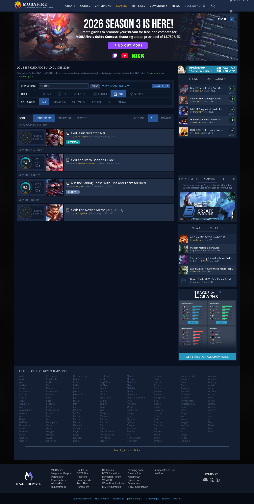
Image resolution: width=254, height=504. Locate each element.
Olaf (129, 400)
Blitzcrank (24, 425)
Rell (129, 434)
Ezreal (49, 407)
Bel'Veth (23, 422)
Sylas (157, 437)
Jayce (76, 400)
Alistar (22, 388)
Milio (102, 428)
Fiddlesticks (52, 410)
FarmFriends (84, 480)
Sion (156, 416)
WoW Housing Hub (113, 483)
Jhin (75, 403)
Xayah (211, 385)
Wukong (212, 382)
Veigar (184, 422)
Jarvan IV (78, 394)
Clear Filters (160, 85)
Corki (49, 382)
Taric (184, 385)
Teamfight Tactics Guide (127, 450)
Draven (50, 394)
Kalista (77, 416)
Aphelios (24, 403)
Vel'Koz (185, 425)
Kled (102, 379)
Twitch (184, 407)
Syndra (158, 440)
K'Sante (77, 410)
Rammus (132, 428)
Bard (22, 419)
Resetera (82, 476)
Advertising (118, 498)
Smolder (158, 425)
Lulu (102, 407)
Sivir (156, 419)
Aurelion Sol (26, 410)
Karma (77, 419)
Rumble (158, 382)
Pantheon (132, 410)
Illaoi (75, 382)
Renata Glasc (134, 437)
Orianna (131, 403)
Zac (210, 413)
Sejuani (158, 391)
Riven (157, 379)
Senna (157, 394)
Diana (49, 388)
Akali (22, 382)
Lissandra (105, 397)
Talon (184, 382)
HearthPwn (134, 476)
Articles (177, 498)
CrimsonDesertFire (164, 470)
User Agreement (81, 498)
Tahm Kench (188, 376)
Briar (22, 434)
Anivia (22, 397)
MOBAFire (57, 470)
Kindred (104, 376)
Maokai (104, 419)
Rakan (130, 425)
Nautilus (131, 382)
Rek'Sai (131, 431)
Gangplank (52, 422)
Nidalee (131, 388)
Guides (85, 6)
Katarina (78, 428)
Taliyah (185, 379)
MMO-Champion (111, 486)
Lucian (103, 403)
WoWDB (107, 480)
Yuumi (211, 407)
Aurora (23, 413)
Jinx (75, 407)
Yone (210, 397)
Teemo (185, 388)
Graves (50, 434)
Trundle (185, 397)
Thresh (185, 391)
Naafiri (104, 440)
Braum (23, 431)
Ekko (48, 397)
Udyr (183, 410)
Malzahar (105, 416)
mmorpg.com (135, 470)
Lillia (102, 394)
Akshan (23, 385)
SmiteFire (82, 470)
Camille (23, 440)
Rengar (158, 376)
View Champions (115, 85)
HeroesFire (83, 486)
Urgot (184, 413)
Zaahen (212, 410)
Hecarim (51, 440)
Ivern (76, 388)
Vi (182, 431)
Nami (130, 376)
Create (70, 6)
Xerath (211, 388)
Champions (103, 6)
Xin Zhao (212, 391)
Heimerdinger (81, 376)
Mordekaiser (107, 434)
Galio (49, 419)
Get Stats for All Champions (207, 356)
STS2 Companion (138, 486)
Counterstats (58, 480)
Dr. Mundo (52, 391)
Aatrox (23, 376)
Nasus (130, 379)
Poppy (130, 413)
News (176, 6)
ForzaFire (82, 483)
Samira (158, 388)
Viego (184, 434)
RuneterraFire (58, 486)
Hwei (76, 379)
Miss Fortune (107, 431)
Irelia (76, 385)
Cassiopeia (52, 376)
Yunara (212, 403)
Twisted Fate (188, 403)
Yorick (211, 400)
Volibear (212, 376)
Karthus (77, 422)
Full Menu (193, 6)
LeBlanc (104, 385)
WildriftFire (57, 483)
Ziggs (211, 422)
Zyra (210, 431)
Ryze (156, 385)
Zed (210, 416)
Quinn (130, 422)
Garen (49, 425)
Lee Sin (104, 388)
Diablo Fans (134, 480)
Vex (183, 428)
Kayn (76, 434)
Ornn (130, 407)
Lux (102, 410)
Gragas (50, 431)
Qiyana (131, 419)
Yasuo (211, 394)
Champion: (28, 86)
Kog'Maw (105, 382)
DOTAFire (82, 473)
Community (158, 6)
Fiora (49, 413)
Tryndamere (188, 400)
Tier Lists (138, 6)
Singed (158, 413)
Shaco (157, 403)
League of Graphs (61, 473)
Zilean (211, 425)
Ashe (22, 407)
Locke (103, 400)
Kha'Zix (77, 440)
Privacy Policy (101, 498)
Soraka (158, 431)
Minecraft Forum (111, 476)
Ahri (21, 379)
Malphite (105, 413)
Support (166, 498)
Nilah (130, 391)
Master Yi (105, 422)
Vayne (184, 419)
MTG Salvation (110, 473)
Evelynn (50, 403)
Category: (28, 102)
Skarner (158, 422)
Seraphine (159, 397)
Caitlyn (23, 437)
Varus (184, 416)
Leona (103, 391)
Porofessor (57, 476)
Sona (157, 428)
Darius (50, 385)
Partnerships (152, 498)
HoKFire (158, 473)
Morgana (105, 437)
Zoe (210, 428)
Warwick (212, 379)
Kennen (77, 437)
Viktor (184, 437)
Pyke (129, 416)
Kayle (76, 431)
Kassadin (78, 425)
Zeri (210, 419)
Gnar (49, 428)
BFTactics (108, 470)
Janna (76, 391)
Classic (121, 6)
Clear (95, 86)
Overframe (134, 483)
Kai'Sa (76, 413)
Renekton (132, 440)
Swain (157, 434)
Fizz (48, 416)
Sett (156, 400)
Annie (22, 400)
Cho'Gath (51, 379)
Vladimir (185, 440)
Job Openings (134, 498)
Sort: (22, 118)
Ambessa (24, 391)
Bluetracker (134, 473)
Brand (22, 428)
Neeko (130, 385)
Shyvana (158, 410)
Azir (21, 416)
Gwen (49, 437)
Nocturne (132, 394)
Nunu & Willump (136, 397)
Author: (139, 118)
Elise (48, 400)
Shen (157, 407)
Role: (24, 94)
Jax (74, 397)
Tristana (185, 394)
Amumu (23, 394)
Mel (102, 425)
